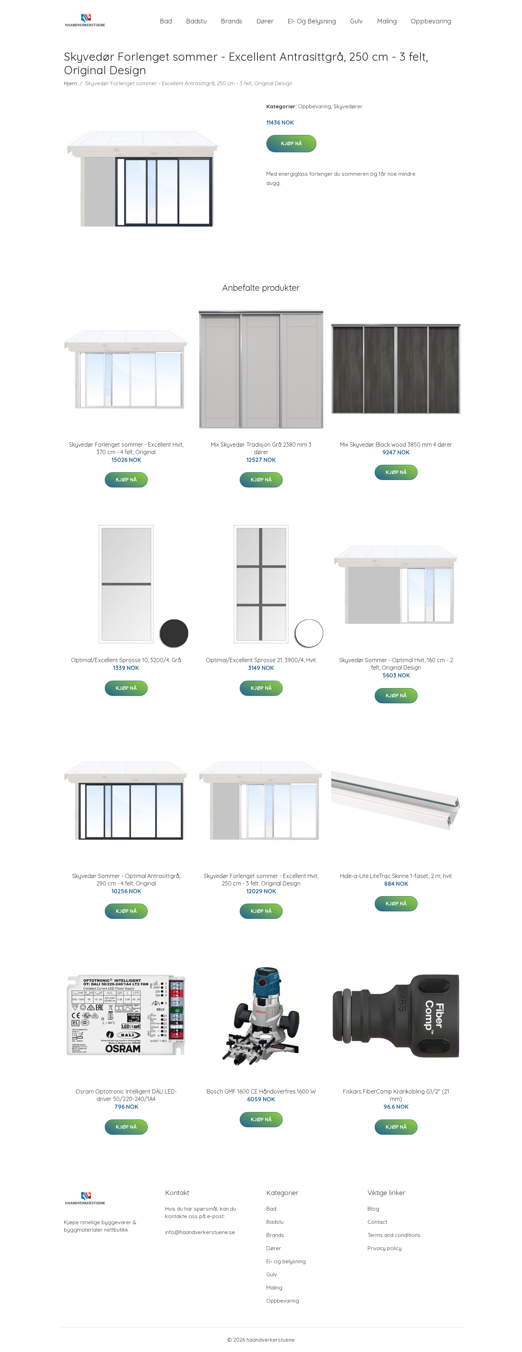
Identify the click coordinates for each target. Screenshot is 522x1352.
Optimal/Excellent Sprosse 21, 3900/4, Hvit (261, 660)
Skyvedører (348, 106)
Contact (377, 1222)
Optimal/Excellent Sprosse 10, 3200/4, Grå (126, 660)
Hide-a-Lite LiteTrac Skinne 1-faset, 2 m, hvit (396, 875)
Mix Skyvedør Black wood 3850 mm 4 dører (396, 444)
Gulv (356, 21)
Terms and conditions (394, 1235)
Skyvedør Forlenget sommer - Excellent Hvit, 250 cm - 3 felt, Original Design (261, 879)
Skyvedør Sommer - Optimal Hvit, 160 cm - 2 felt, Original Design (396, 663)
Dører (264, 21)
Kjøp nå (291, 143)
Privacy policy (385, 1248)
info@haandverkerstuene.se (200, 1232)
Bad (166, 21)
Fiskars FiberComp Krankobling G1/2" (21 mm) (396, 1095)
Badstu (196, 21)
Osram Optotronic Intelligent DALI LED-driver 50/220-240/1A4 (126, 1095)
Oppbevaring (431, 21)
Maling (387, 21)
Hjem (70, 83)
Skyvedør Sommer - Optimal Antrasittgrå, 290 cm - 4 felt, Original (126, 879)
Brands (231, 21)
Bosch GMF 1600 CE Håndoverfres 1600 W (261, 1091)
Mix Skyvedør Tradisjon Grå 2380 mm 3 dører (261, 448)
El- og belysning (312, 21)
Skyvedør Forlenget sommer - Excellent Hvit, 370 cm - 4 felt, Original (126, 448)
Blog (373, 1208)
